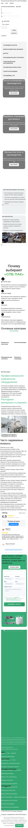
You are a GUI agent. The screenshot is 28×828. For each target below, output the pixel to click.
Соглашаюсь (19, 825)
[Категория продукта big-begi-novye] (14, 407)
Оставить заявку (14, 567)
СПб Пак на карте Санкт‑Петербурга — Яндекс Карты (13, 552)
